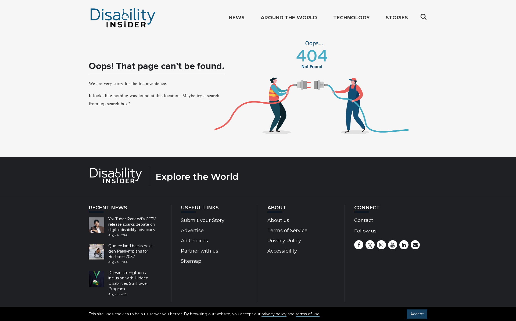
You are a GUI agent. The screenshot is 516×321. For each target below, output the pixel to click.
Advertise (192, 231)
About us (278, 220)
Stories (397, 18)
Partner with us (199, 251)
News (237, 18)
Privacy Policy (284, 241)
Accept (417, 314)
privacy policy (273, 314)
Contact (363, 220)
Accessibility (282, 251)
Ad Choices (194, 241)
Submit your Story (202, 220)
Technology (351, 18)
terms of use (308, 314)
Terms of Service (287, 231)
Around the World (289, 18)
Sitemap (191, 261)
